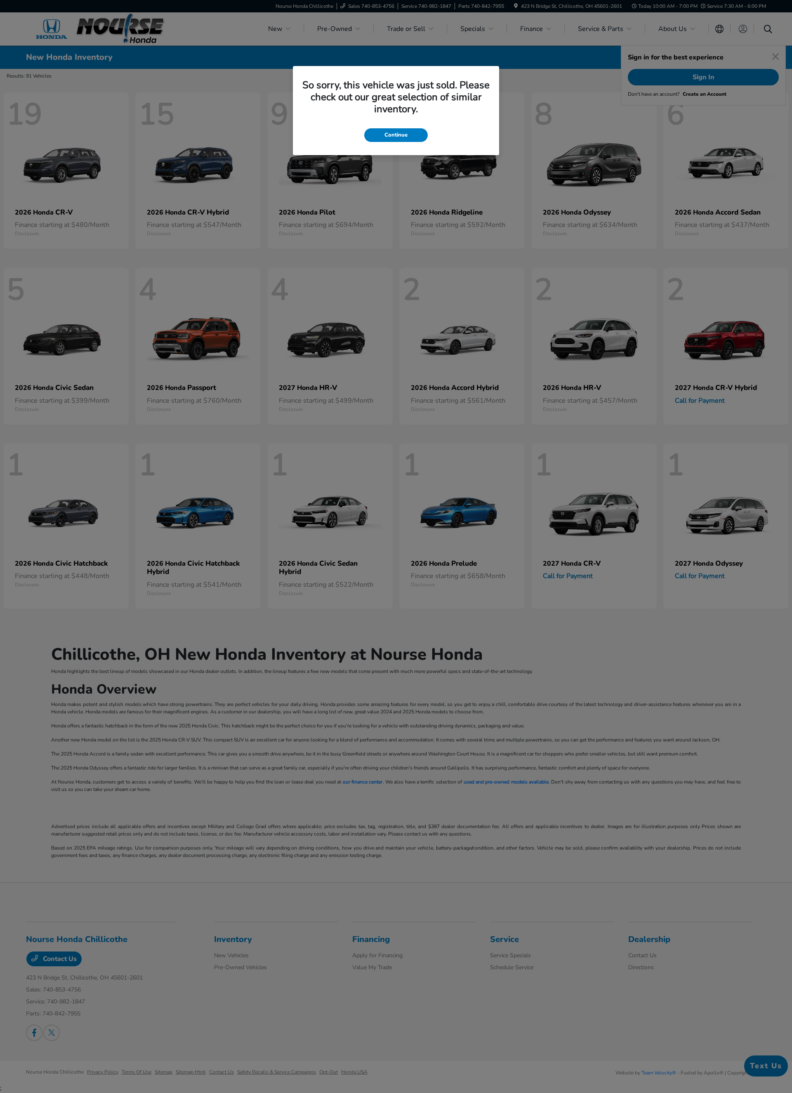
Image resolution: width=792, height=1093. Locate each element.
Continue (396, 135)
